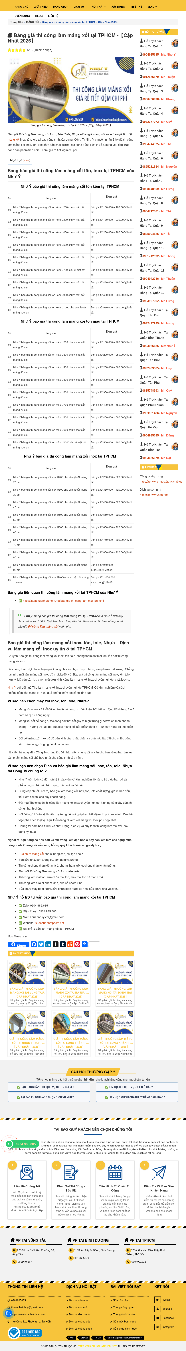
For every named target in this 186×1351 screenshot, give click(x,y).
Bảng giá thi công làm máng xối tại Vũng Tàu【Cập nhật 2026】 (27, 992)
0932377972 (150, 121)
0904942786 (150, 278)
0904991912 (139, 1261)
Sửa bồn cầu (120, 1300)
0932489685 (150, 368)
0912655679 (150, 76)
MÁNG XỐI (32, 22)
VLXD (151, 6)
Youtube (167, 1308)
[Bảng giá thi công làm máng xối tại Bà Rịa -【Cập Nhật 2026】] (71, 972)
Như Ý (12, 687)
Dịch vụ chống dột (79, 1321)
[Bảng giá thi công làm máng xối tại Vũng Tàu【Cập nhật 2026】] (27, 972)
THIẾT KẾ (136, 6)
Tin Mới (97, 1337)
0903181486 (150, 413)
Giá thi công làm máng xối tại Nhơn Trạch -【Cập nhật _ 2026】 (27, 1043)
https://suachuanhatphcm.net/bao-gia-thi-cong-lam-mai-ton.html (63, 600)
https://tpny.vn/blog (171, 481)
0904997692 (150, 301)
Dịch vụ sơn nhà (78, 1307)
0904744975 (150, 144)
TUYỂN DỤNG (21, 16)
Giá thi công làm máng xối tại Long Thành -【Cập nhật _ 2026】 (70, 1043)
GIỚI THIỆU (41, 6)
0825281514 (150, 166)
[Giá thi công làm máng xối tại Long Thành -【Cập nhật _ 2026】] (71, 1022)
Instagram (168, 1327)
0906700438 (150, 99)
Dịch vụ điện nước (79, 1314)
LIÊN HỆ (53, 16)
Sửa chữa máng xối (31, 854)
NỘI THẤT (98, 6)
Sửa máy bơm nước (124, 1321)
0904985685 (150, 54)
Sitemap (84, 1337)
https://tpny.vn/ (149, 481)
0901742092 (150, 256)
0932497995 (150, 323)
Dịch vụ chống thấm (80, 1328)
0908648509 (150, 189)
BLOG (39, 16)
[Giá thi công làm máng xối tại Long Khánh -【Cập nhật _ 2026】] (115, 1022)
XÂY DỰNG (118, 6)
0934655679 (150, 458)
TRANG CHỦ (20, 6)
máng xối (13, 139)
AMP (72, 1337)
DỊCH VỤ (79, 6)
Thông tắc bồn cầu (124, 1314)
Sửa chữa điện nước (125, 1328)
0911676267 (25, 1261)
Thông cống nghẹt (123, 1307)
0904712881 (150, 211)
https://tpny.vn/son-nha (154, 494)
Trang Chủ (16, 22)
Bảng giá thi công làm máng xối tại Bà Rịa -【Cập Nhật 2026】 (71, 992)
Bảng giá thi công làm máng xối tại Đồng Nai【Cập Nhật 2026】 (115, 992)
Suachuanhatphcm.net (49, 923)
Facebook (168, 1318)
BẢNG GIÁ (59, 6)
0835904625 (150, 233)
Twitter (166, 1299)
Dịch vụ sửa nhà (78, 1300)
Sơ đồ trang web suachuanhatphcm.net (125, 1337)
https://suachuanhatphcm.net (96, 1346)
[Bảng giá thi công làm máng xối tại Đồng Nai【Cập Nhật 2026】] (115, 972)
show (26, 160)
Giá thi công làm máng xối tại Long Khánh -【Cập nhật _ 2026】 (115, 1043)
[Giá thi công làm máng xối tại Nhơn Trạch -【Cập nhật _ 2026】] (27, 1022)
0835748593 (150, 390)
